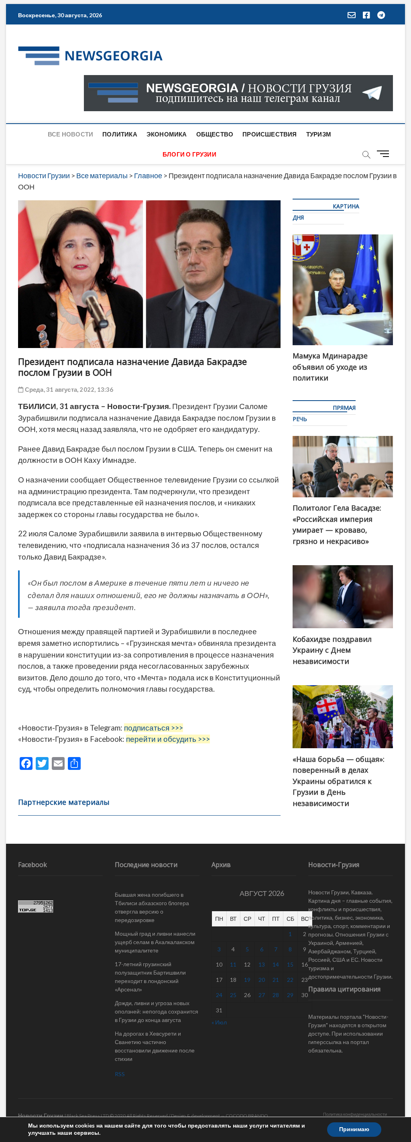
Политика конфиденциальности (355, 1114)
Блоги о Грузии (189, 154)
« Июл (219, 1022)
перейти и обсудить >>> (168, 739)
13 (261, 964)
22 (290, 979)
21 (276, 979)
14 (276, 964)
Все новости (70, 134)
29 (290, 994)
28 (276, 994)
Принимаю (354, 1129)
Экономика (166, 134)
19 (247, 979)
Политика (119, 134)
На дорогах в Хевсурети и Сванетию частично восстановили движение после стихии (155, 1046)
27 (261, 994)
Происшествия (269, 134)
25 (233, 994)
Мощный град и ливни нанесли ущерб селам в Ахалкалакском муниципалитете (155, 942)
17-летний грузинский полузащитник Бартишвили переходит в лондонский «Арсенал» (150, 977)
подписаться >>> (153, 727)
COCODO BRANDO (247, 1116)
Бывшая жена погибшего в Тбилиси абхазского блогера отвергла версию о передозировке (152, 907)
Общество (215, 134)
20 (261, 979)
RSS (120, 1074)
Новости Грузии (40, 1115)
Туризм (318, 134)
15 (290, 964)
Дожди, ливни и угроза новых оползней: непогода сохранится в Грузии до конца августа (156, 1011)
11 (233, 964)
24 (219, 994)
